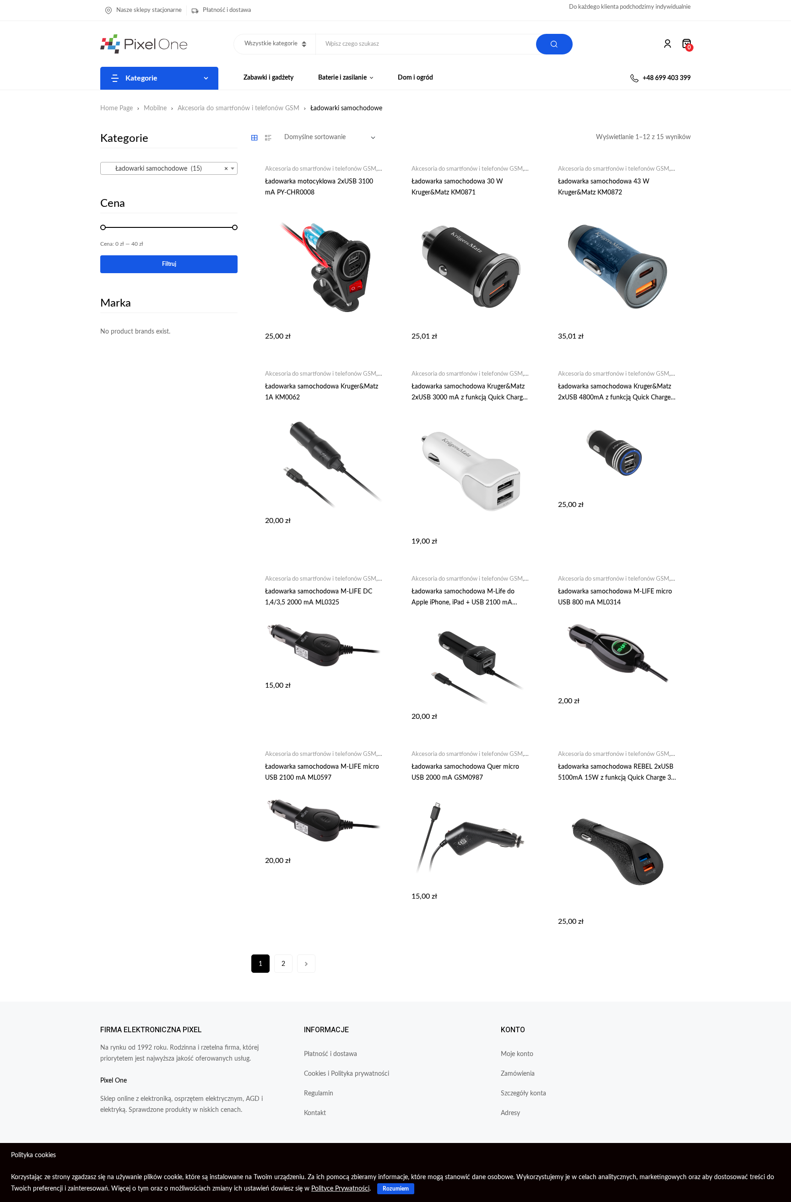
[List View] (268, 137)
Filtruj (169, 264)
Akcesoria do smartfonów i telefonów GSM (238, 108)
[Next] (306, 963)
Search (554, 44)
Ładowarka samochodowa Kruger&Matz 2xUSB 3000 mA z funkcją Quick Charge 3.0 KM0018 (469, 397)
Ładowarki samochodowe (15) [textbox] (166, 169)
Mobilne (155, 108)
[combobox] (169, 168)
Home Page (116, 108)
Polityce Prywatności (340, 1189)
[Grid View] (254, 137)
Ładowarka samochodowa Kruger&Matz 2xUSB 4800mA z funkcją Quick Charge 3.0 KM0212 (614, 397)
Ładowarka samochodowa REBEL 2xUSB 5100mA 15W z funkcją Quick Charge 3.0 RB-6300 (617, 778)
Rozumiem (396, 1188)
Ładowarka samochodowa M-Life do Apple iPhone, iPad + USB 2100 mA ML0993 (463, 602)
